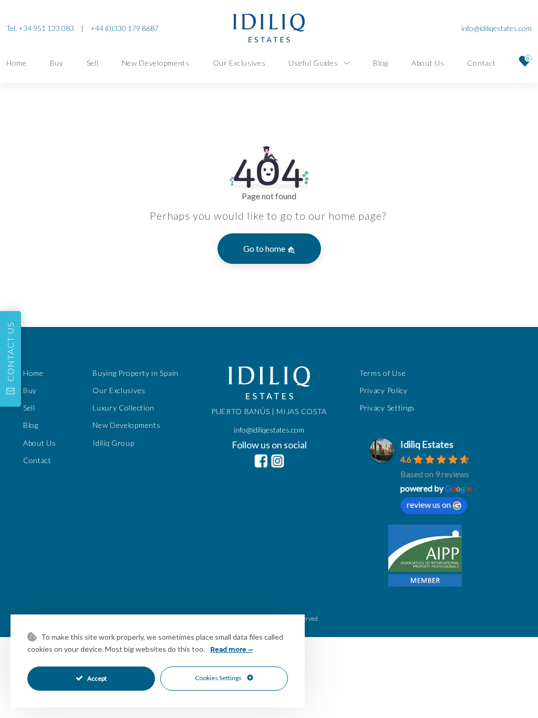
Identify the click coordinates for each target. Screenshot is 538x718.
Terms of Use (382, 372)
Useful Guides (313, 62)
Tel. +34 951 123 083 (40, 28)
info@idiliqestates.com (496, 28)
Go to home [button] (265, 248)
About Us (427, 62)
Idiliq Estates (426, 444)
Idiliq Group (113, 442)
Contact (481, 62)
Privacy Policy (383, 390)
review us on (429, 504)
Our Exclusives (239, 62)
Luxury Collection (123, 407)
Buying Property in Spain (135, 372)
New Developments (156, 62)
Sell (93, 62)
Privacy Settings (387, 407)
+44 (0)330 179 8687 (124, 28)
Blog (380, 62)
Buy (57, 62)
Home (16, 62)
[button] (10, 359)
